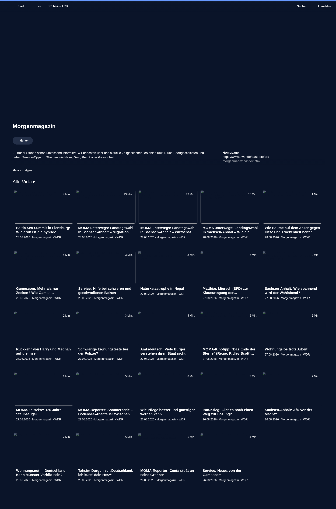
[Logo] (297, 139)
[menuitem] (5, 6)
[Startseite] (168, 6)
